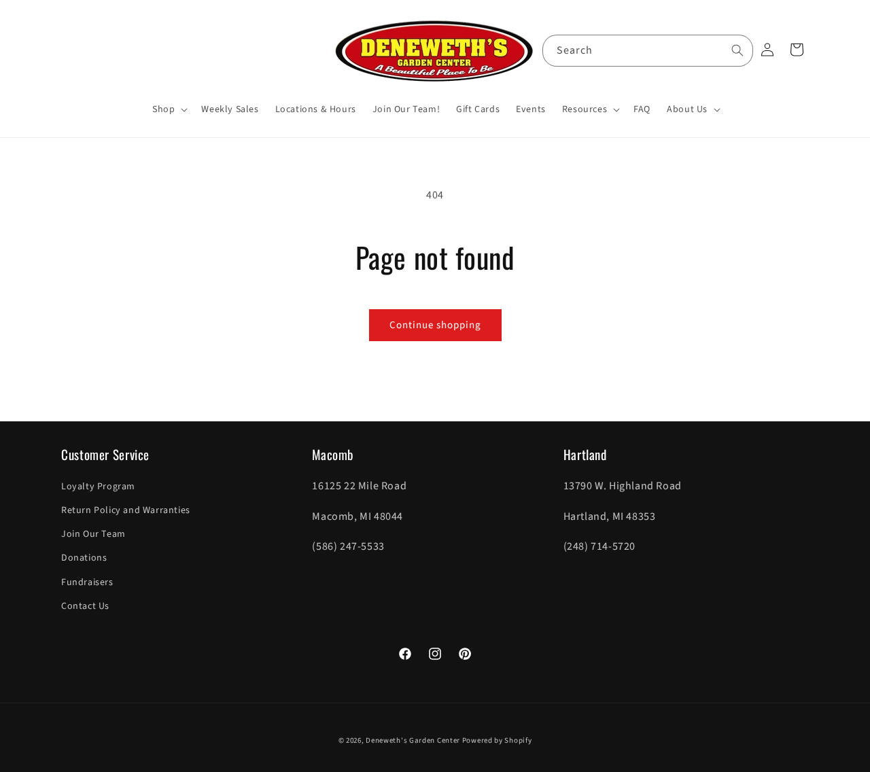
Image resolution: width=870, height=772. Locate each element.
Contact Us (85, 606)
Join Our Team (93, 534)
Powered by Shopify (497, 740)
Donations (84, 558)
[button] (168, 109)
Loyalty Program (98, 486)
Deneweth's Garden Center (413, 740)
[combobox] (647, 50)
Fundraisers (87, 582)
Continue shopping (435, 325)
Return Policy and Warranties (125, 510)
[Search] (737, 50)
